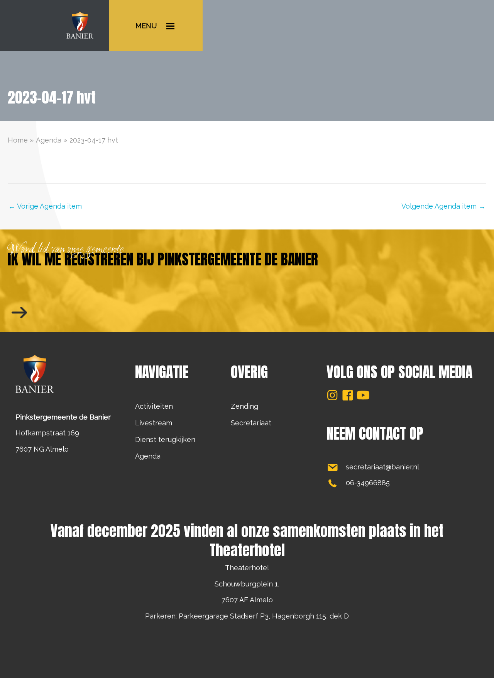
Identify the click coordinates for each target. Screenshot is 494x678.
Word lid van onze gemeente (66, 250)
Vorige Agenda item (45, 206)
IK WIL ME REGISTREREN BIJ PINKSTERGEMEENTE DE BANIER (163, 259)
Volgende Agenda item (443, 206)
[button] (332, 395)
